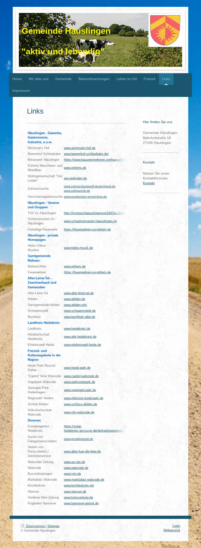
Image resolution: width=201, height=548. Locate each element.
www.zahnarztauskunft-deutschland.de (89, 186)
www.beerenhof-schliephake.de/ (86, 154)
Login (176, 526)
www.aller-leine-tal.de (79, 293)
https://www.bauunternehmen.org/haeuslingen (96, 160)
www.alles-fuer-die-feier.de (82, 451)
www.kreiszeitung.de (78, 497)
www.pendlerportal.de (78, 439)
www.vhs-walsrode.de (79, 412)
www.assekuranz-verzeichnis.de (85, 196)
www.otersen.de (75, 491)
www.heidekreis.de (77, 328)
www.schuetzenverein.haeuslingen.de (90, 221)
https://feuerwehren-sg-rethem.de (87, 229)
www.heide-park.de (77, 368)
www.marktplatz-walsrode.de (84, 479)
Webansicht (171, 530)
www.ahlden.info (75, 305)
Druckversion (35, 526)
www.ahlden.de (74, 299)
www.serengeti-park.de (80, 390)
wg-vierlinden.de (75, 178)
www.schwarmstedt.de (80, 311)
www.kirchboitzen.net (79, 485)
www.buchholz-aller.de (79, 317)
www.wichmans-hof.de (79, 148)
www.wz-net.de (74, 462)
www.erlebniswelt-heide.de (82, 345)
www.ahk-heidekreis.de (80, 336)
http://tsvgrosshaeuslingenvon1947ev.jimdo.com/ (98, 213)
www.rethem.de (75, 266)
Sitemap (53, 526)
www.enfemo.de (75, 168)
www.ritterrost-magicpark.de (83, 398)
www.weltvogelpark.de (79, 382)
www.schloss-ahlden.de (80, 404)
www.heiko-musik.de (78, 248)
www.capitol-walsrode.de (81, 376)
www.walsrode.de (76, 468)
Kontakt (149, 183)
